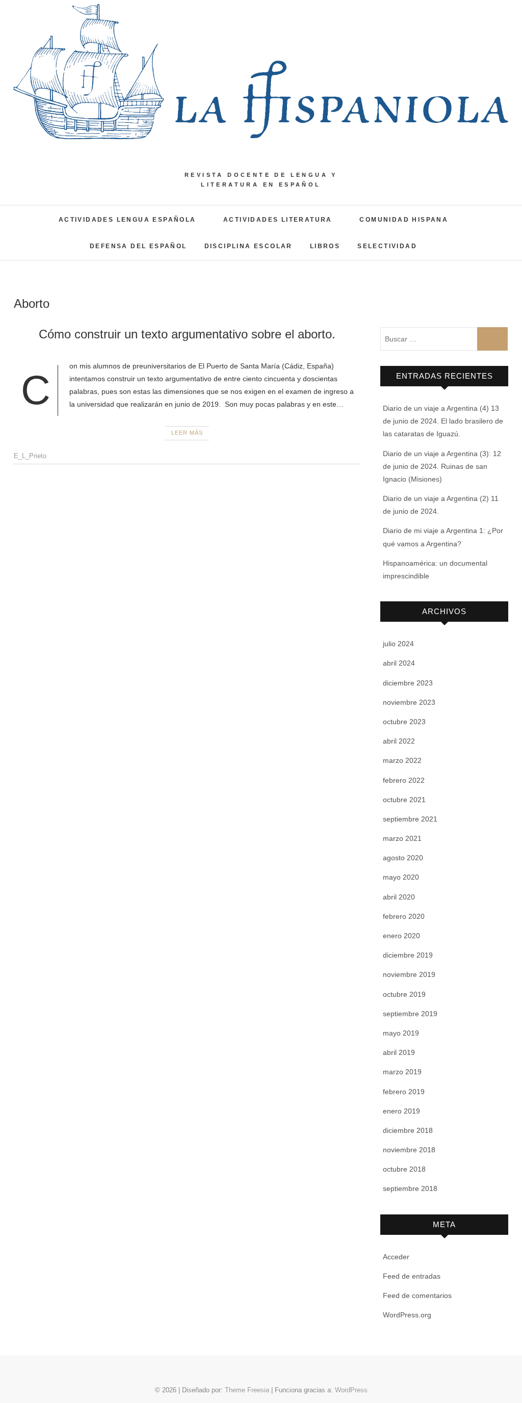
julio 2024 (398, 644)
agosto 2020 (403, 858)
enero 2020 (401, 936)
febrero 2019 (404, 1092)
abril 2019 (399, 1052)
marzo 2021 (402, 838)
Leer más (187, 433)
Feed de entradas (411, 1276)
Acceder (396, 1257)
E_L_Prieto (30, 456)
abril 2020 (399, 897)
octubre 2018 (404, 1169)
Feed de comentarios (417, 1295)
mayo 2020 (401, 877)
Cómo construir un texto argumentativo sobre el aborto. (187, 334)
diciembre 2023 (408, 683)
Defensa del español (138, 246)
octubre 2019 (404, 994)
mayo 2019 (401, 1033)
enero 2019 (401, 1111)
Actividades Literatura (277, 219)
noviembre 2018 (409, 1150)
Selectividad (387, 246)
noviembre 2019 (409, 974)
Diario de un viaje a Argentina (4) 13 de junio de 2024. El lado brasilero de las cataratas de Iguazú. (443, 421)
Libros (325, 246)
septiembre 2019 (410, 1014)
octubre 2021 (404, 800)
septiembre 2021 (410, 819)
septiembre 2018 (410, 1188)
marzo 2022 (402, 760)
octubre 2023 (404, 722)
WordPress (351, 1390)
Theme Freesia (247, 1390)
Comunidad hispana (403, 219)
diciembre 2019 (408, 955)
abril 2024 (399, 663)
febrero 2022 (404, 780)
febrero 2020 (404, 916)
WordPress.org (407, 1315)
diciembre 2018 (408, 1130)
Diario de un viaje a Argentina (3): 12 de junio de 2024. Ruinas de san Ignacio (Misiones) (442, 466)
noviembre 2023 (409, 702)
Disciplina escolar (248, 246)
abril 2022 (399, 741)
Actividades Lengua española (127, 219)
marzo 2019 (402, 1072)
